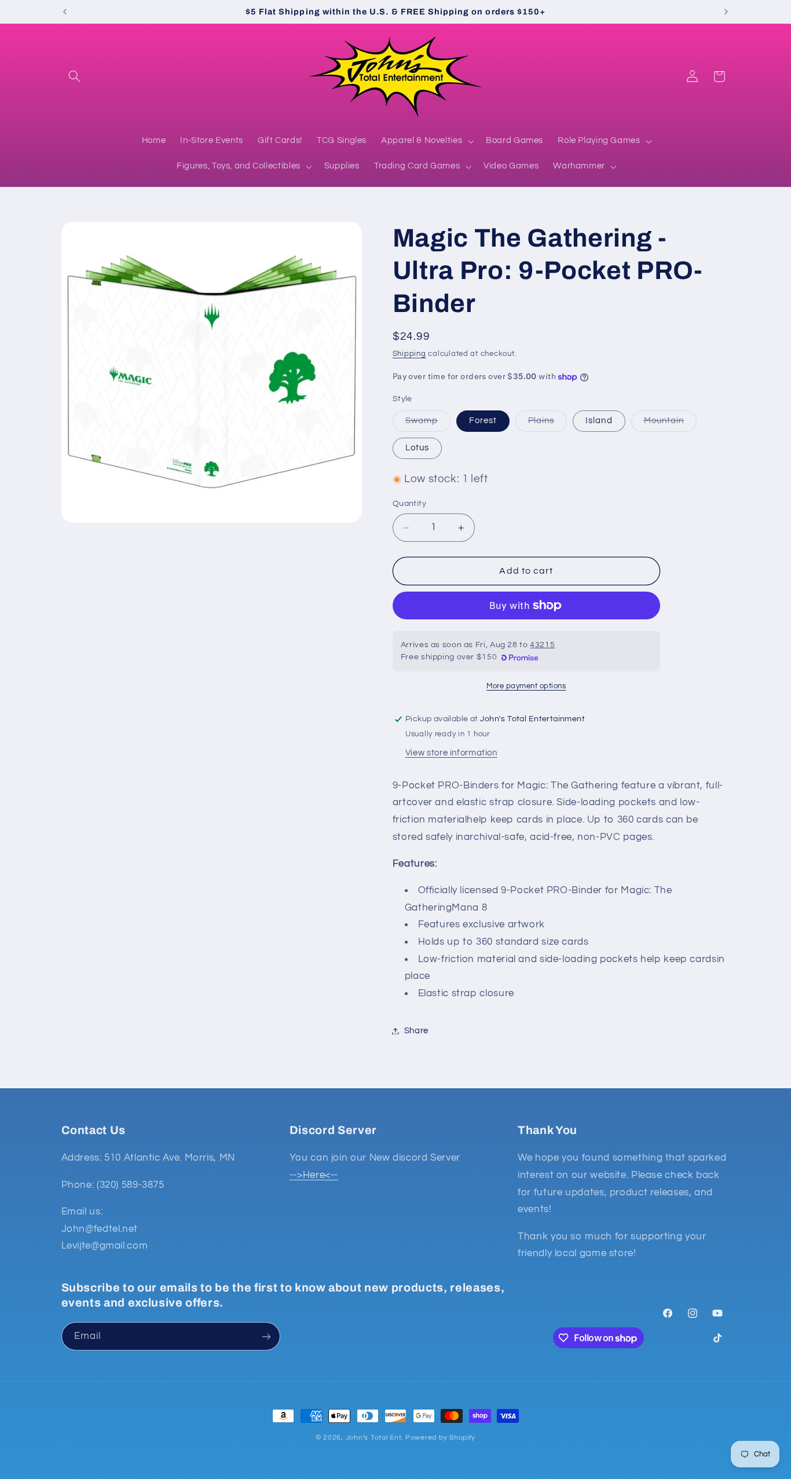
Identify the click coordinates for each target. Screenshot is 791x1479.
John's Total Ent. (375, 1437)
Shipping (409, 354)
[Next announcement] (726, 11)
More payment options (526, 686)
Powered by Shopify (440, 1437)
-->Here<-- (314, 1175)
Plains (547, 424)
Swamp (428, 424)
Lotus (417, 447)
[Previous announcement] (65, 11)
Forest (483, 420)
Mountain (670, 424)
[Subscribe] (265, 1336)
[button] (74, 76)
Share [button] (416, 1030)
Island (598, 420)
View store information (451, 752)
